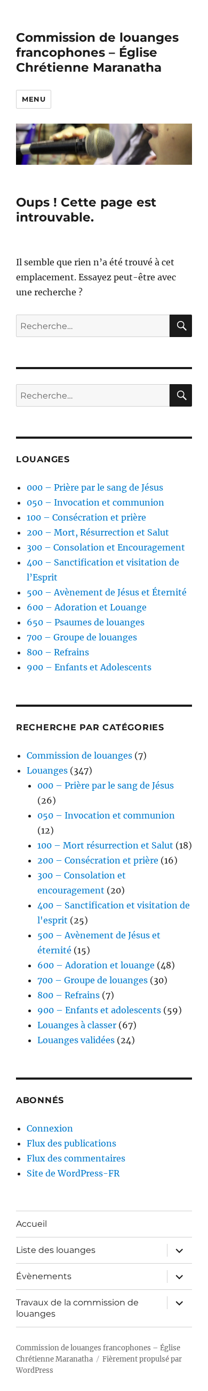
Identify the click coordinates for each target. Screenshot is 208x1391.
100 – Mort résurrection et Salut (105, 845)
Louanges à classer (76, 1025)
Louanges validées (76, 1040)
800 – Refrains (58, 652)
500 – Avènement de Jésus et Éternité (107, 592)
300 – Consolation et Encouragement (106, 547)
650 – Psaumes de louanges (86, 622)
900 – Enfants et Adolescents (89, 667)
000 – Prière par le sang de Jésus (95, 487)
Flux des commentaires (76, 1158)
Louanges (47, 770)
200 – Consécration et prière (97, 860)
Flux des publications (71, 1143)
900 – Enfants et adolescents (99, 1010)
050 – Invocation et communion (95, 502)
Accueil (31, 1224)
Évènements (43, 1276)
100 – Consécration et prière (86, 517)
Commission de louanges (79, 755)
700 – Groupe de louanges (82, 637)
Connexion (50, 1128)
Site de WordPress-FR (73, 1173)
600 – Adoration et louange (96, 965)
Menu (33, 99)
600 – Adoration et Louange (87, 607)
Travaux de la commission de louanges (77, 1308)
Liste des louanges (55, 1250)
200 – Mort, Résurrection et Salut (98, 532)
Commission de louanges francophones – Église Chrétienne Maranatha (97, 52)
